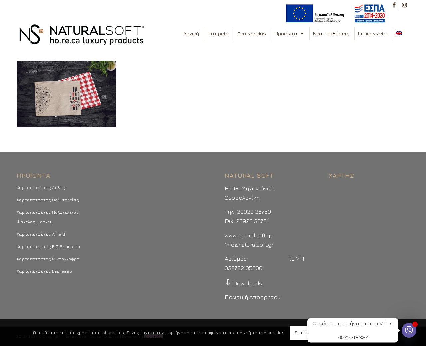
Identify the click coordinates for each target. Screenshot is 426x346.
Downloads (243, 283)
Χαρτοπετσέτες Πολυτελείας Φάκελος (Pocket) (48, 216)
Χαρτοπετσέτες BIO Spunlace (48, 246)
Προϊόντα (286, 33)
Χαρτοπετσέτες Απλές (41, 187)
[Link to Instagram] (404, 5)
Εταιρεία (218, 33)
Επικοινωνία (372, 33)
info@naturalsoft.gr (249, 244)
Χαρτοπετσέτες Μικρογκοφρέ (48, 258)
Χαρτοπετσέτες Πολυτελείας (48, 199)
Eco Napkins (252, 33)
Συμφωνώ (304, 332)
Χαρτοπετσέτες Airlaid (41, 234)
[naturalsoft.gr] (82, 35)
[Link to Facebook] (394, 5)
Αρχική (191, 33)
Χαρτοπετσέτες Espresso (44, 271)
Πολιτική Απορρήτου (252, 297)
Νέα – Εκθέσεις (331, 33)
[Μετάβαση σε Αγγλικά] (400, 33)
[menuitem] (334, 13)
